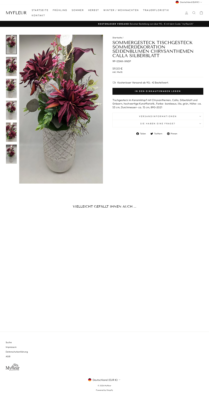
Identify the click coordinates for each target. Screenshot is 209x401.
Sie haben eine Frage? (158, 123)
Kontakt (38, 15)
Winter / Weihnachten (121, 10)
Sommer (78, 10)
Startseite (40, 10)
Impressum (11, 347)
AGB (8, 356)
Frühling (60, 10)
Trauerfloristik (156, 10)
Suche (9, 342)
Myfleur (16, 12)
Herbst (93, 10)
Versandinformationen (158, 116)
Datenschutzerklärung (17, 351)
